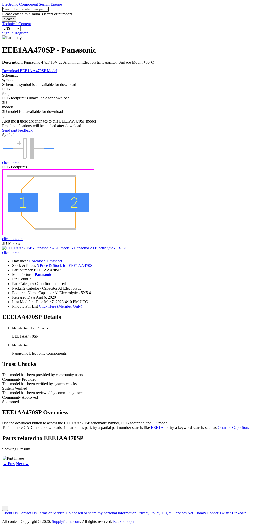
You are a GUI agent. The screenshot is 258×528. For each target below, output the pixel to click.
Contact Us (28, 513)
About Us (10, 513)
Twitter (225, 513)
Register (21, 33)
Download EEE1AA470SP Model (29, 71)
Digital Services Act (177, 513)
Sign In (8, 33)
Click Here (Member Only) (60, 306)
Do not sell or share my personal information (101, 513)
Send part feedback (17, 130)
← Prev (9, 464)
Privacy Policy (148, 513)
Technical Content (16, 24)
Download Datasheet (45, 261)
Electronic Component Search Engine (32, 4)
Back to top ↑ (124, 521)
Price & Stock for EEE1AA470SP (66, 265)
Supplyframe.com (66, 521)
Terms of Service (51, 513)
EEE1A (157, 427)
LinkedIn (239, 513)
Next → (22, 464)
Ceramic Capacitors (233, 427)
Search (9, 19)
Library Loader (206, 513)
